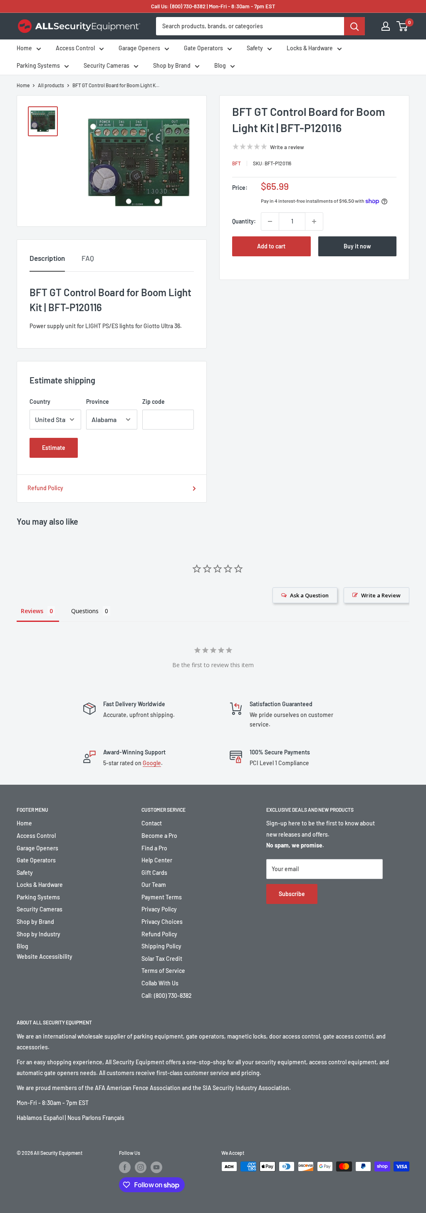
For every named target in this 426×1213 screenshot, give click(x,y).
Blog (220, 65)
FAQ (88, 258)
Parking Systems (38, 65)
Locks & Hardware (310, 48)
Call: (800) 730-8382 (166, 995)
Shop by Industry (38, 934)
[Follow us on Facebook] (125, 1167)
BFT (236, 163)
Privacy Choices (162, 921)
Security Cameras (106, 65)
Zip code (153, 401)
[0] (402, 26)
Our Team (153, 884)
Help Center (156, 860)
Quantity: (244, 221)
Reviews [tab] (32, 611)
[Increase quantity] (314, 221)
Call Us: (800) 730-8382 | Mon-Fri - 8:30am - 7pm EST (213, 6)
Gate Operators (203, 48)
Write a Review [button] (381, 595)
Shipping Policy (161, 946)
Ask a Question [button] (309, 595)
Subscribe (292, 893)
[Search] (354, 26)
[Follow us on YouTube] (156, 1167)
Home (24, 48)
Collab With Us (159, 983)
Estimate (53, 447)
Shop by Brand (172, 65)
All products (51, 85)
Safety (255, 48)
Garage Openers (139, 48)
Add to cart (271, 246)
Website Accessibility (44, 956)
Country (40, 401)
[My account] (385, 26)
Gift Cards (154, 872)
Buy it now (357, 246)
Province (97, 401)
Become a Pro (159, 835)
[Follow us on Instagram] (140, 1167)
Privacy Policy (159, 909)
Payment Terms (161, 897)
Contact (151, 823)
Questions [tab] (85, 611)
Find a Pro (154, 848)
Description (47, 258)
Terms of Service (163, 970)
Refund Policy (45, 487)
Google (152, 762)
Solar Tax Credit (161, 958)
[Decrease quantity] (270, 221)
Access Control (75, 48)
